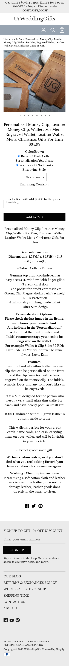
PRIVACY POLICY (14, 641)
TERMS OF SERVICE (38, 641)
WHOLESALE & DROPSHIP (25, 589)
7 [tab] (45, 115)
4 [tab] (32, 115)
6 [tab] (41, 115)
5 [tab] (37, 115)
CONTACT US (14, 602)
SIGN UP (17, 550)
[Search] (52, 28)
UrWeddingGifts (34, 19)
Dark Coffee (42, 156)
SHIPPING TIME (16, 595)
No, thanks (45, 165)
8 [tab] (49, 115)
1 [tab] (20, 115)
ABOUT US (12, 608)
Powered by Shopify (53, 649)
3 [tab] (28, 115)
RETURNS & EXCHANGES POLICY (30, 582)
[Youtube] (12, 620)
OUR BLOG (12, 576)
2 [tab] (24, 115)
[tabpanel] (34, 81)
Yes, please (26, 165)
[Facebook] (6, 620)
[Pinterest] (18, 620)
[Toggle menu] (6, 30)
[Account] (43, 28)
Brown (26, 156)
